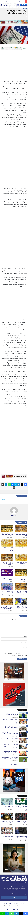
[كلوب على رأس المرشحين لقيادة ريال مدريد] (21, 816)
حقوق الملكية (9, 905)
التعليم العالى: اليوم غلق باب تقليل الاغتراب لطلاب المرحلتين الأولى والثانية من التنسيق (10, 746)
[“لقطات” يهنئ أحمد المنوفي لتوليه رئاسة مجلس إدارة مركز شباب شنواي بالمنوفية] (23, 715)
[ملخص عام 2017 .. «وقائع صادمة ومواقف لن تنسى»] (7, 816)
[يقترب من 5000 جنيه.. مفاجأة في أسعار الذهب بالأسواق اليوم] (21, 528)
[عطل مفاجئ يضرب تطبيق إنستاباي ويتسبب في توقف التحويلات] (7, 572)
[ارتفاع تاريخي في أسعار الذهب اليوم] (21, 542)
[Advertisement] (14, 66)
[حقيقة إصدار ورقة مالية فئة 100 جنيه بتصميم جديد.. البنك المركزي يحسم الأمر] (7, 586)
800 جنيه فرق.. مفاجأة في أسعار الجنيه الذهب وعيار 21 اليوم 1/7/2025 (7, 563)
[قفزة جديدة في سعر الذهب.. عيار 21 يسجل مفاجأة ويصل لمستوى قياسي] (7, 528)
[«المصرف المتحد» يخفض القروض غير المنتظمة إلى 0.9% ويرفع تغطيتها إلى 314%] (23, 734)
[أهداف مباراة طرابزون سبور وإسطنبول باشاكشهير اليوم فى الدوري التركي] (23, 759)
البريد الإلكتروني (23, 642)
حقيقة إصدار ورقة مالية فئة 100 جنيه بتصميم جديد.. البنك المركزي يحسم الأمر (7, 593)
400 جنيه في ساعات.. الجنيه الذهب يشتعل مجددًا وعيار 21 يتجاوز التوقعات (21, 578)
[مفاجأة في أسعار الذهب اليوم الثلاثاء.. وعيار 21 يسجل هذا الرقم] (7, 542)
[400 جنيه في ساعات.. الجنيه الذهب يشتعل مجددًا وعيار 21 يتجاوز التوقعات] (21, 572)
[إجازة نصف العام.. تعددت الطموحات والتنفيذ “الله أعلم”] (7, 830)
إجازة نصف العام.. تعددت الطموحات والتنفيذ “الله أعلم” (7, 836)
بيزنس (25, 8)
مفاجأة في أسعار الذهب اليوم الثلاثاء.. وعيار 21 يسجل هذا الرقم (7, 549)
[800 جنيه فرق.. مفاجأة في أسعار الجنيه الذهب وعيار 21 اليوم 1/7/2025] (7, 557)
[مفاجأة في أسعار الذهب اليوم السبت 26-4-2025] (21, 586)
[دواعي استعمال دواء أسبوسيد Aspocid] (7, 801)
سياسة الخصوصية (16, 905)
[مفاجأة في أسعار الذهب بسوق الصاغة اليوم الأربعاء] (21, 557)
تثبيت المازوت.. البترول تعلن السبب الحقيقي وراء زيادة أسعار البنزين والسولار (21, 607)
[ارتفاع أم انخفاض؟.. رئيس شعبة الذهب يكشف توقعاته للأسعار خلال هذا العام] (7, 601)
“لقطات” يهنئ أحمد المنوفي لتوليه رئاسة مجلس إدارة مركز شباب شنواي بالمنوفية (10, 714)
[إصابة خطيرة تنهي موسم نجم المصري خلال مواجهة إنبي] (21, 801)
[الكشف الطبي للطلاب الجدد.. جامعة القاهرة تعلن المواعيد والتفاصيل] (23, 728)
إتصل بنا (4, 905)
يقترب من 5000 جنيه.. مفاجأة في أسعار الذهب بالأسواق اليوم (21, 534)
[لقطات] (21, 5)
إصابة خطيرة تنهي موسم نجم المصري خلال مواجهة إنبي (21, 808)
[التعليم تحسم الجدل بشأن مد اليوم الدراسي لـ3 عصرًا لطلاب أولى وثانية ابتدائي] (23, 721)
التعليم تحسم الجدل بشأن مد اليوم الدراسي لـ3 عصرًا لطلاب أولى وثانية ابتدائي (10, 721)
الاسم (25, 636)
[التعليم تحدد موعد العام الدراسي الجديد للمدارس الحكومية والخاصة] (23, 740)
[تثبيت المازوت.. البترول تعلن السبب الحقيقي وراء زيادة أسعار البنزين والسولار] (21, 601)
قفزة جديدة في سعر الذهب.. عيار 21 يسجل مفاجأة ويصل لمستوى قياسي (7, 534)
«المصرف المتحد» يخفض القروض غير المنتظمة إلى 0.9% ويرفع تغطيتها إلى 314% (10, 734)
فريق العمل (23, 905)
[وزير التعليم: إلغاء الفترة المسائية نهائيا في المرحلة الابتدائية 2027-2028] (23, 753)
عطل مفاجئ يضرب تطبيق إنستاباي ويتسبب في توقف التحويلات (7, 578)
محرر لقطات (24, 17)
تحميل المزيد (14, 764)
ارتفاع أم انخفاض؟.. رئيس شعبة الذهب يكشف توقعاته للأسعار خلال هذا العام (7, 607)
